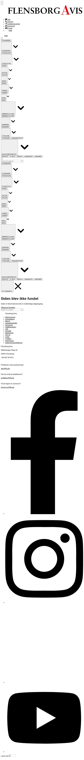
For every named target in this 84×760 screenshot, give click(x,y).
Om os (7, 335)
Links (7, 337)
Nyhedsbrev (10, 319)
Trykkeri (8, 339)
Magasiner (9, 333)
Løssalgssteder (11, 323)
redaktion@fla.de (7, 378)
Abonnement (10, 317)
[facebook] (44, 513)
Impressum (9, 341)
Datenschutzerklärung (13, 343)
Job (6, 329)
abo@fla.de (5, 369)
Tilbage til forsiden (8, 307)
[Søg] (22, 161)
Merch (7, 321)
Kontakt (8, 331)
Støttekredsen (10, 327)
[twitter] (44, 682)
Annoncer (9, 325)
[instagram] (44, 603)
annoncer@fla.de (7, 387)
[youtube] (44, 752)
